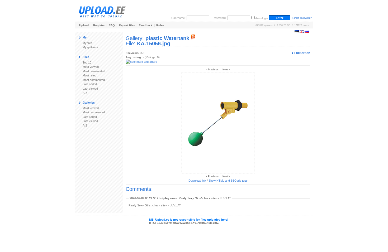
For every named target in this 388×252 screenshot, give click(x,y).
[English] (302, 32)
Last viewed (90, 88)
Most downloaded (94, 71)
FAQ (112, 25)
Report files (127, 25)
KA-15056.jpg (153, 43)
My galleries (90, 47)
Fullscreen (302, 53)
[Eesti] (297, 32)
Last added (90, 84)
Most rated (89, 75)
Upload (84, 25)
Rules (160, 25)
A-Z (85, 92)
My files (87, 43)
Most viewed (91, 66)
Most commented (94, 79)
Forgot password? (302, 18)
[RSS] (193, 38)
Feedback (145, 25)
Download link (197, 180)
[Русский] (307, 32)
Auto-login (261, 18)
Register (99, 25)
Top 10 (87, 62)
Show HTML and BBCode (228, 180)
